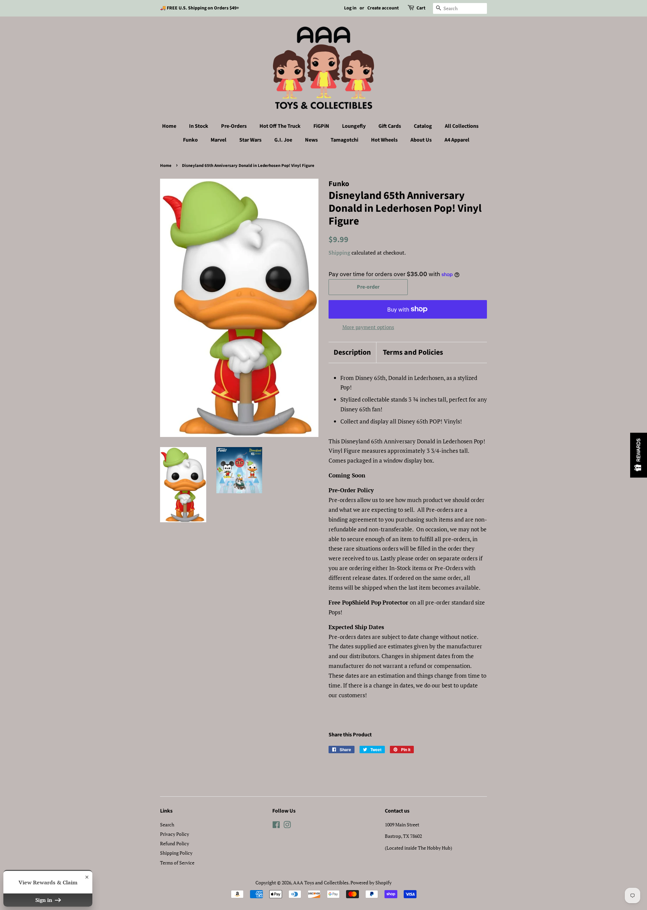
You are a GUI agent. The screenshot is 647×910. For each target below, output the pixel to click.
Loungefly (354, 126)
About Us (421, 140)
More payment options (368, 327)
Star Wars (250, 140)
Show (638, 455)
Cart (421, 8)
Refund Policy (174, 843)
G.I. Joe (283, 140)
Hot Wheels (384, 140)
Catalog (423, 126)
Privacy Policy (174, 834)
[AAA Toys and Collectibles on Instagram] (287, 826)
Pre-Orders (234, 126)
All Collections (462, 126)
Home (169, 126)
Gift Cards (389, 126)
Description (352, 352)
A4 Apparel (456, 140)
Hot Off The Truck (280, 126)
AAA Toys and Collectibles (320, 882)
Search (167, 824)
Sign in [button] (44, 900)
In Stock (198, 126)
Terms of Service (177, 862)
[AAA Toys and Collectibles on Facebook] (276, 826)
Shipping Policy (176, 853)
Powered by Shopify (371, 882)
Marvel (218, 140)
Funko (190, 140)
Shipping (339, 252)
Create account (383, 8)
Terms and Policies (413, 352)
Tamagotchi (344, 140)
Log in (350, 8)
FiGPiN (321, 126)
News (311, 140)
